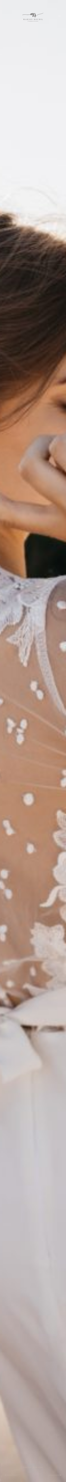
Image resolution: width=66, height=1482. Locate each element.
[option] (33, 741)
